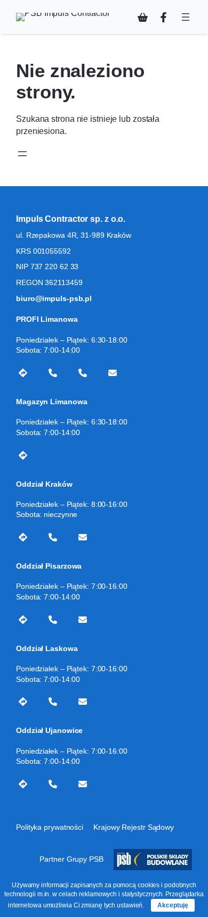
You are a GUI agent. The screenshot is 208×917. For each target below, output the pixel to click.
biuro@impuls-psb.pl (54, 298)
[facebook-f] (163, 17)
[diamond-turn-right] (23, 373)
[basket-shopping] (143, 17)
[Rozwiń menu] (185, 17)
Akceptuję (172, 905)
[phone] (53, 373)
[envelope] (112, 373)
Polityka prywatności (49, 827)
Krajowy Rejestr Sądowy (133, 827)
